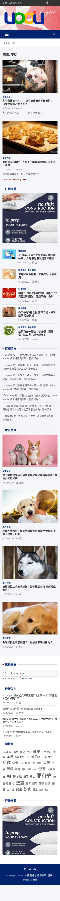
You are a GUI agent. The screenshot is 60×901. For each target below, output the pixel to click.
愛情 (50, 757)
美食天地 (6, 158)
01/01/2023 (23, 300)
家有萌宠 (10, 430)
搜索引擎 (30, 763)
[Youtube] (35, 869)
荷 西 (34, 262)
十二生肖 (47, 752)
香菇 (46, 790)
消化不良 (27, 769)
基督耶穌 (19, 757)
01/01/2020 (8, 538)
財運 (47, 783)
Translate (27, 678)
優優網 (30, 875)
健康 (36, 752)
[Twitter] (29, 869)
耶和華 (43, 775)
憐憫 (15, 763)
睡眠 (26, 776)
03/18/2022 (23, 339)
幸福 (44, 757)
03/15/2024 (23, 262)
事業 (16, 752)
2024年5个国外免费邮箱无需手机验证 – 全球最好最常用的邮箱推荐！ (37, 258)
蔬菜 (34, 783)
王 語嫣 (20, 482)
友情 (35, 880)
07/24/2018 (8, 108)
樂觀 (17, 769)
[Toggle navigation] (6, 34)
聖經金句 (8, 783)
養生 (35, 789)
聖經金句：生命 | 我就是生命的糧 (36, 416)
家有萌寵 (6, 471)
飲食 (27, 789)
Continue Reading (12, 179)
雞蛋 (19, 789)
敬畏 (39, 763)
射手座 (35, 757)
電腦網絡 (22, 251)
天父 (28, 757)
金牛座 (10, 789)
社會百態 (6, 97)
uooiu (19, 108)
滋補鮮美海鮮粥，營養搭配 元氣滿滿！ (22, 708)
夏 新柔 (36, 281)
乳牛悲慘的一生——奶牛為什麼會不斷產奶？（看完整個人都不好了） (27, 102)
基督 (10, 757)
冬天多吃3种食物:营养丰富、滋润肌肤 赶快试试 (27, 731)
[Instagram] (24, 869)
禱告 (32, 776)
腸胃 (28, 783)
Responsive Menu (46, 3)
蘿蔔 (41, 783)
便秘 (22, 752)
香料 (41, 790)
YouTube (7, 752)
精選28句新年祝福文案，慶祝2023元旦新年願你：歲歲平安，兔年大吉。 (37, 296)
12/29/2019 (8, 594)
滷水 (35, 769)
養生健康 (32, 270)
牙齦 (9, 776)
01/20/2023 (23, 281)
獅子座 (17, 776)
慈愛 (6, 762)
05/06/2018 (8, 646)
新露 (34, 319)
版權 (50, 875)
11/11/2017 (8, 169)
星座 (47, 763)
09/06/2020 (8, 482)
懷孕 (22, 763)
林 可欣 (20, 538)
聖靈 (20, 783)
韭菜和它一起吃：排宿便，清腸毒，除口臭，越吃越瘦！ (35, 333)
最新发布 (10, 689)
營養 (42, 769)
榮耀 (10, 769)
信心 (29, 752)
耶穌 (54, 777)
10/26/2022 (23, 319)
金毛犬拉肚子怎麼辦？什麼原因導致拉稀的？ (27, 642)
